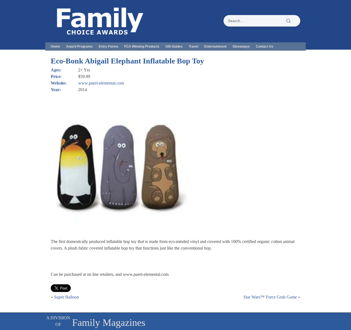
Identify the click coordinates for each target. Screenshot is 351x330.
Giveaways (241, 46)
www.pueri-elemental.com (101, 83)
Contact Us (264, 46)
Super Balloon (66, 297)
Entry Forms (108, 46)
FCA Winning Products (141, 46)
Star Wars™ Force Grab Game (270, 297)
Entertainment (215, 46)
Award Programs (79, 46)
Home (55, 46)
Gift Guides (174, 46)
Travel (193, 46)
